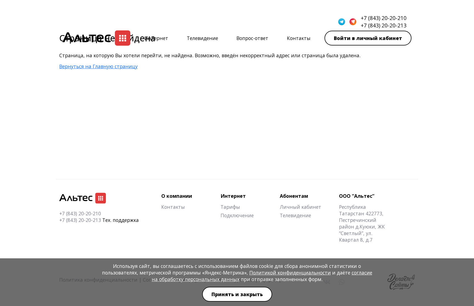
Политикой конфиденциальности (290, 272)
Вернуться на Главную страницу (98, 66)
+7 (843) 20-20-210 (80, 213)
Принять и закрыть (237, 294)
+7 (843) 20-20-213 (80, 220)
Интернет (156, 38)
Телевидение (202, 38)
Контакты (299, 38)
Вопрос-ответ (252, 38)
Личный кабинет (300, 207)
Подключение (237, 215)
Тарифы (230, 207)
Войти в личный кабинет (368, 38)
